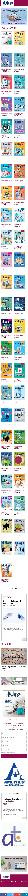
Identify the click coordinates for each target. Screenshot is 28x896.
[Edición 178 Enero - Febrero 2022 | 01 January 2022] (7, 304)
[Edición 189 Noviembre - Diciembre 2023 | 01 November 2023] (19, 171)
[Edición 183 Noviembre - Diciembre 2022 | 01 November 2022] (19, 237)
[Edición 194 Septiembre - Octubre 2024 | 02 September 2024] (7, 126)
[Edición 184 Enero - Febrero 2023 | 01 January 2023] (7, 237)
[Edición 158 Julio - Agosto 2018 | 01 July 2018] (7, 526)
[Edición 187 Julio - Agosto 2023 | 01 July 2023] (19, 193)
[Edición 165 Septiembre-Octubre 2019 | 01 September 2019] (19, 437)
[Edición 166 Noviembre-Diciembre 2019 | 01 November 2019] (7, 437)
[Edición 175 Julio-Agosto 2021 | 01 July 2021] (19, 326)
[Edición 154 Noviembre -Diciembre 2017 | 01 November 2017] (7, 570)
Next (25, 639)
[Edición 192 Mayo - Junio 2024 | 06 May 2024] (7, 149)
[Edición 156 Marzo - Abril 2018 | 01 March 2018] (7, 548)
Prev (23, 639)
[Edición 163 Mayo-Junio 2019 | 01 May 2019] (19, 459)
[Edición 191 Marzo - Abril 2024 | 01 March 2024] (19, 149)
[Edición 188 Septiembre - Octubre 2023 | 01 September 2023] (7, 193)
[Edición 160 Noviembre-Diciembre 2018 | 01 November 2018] (7, 503)
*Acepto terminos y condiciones (9, 752)
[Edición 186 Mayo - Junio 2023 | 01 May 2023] (7, 215)
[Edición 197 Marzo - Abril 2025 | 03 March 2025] (19, 82)
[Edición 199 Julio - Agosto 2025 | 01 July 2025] (19, 60)
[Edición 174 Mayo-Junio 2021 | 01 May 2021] (7, 348)
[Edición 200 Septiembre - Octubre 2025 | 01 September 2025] (7, 60)
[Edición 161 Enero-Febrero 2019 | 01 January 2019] (19, 481)
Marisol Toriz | (5, 803)
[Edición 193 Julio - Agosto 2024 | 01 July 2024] (19, 126)
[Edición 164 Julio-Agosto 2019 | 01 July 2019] (7, 459)
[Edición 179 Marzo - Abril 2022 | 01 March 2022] (19, 282)
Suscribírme (14, 756)
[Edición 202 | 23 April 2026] (7, 38)
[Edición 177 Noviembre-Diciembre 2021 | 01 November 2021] (19, 304)
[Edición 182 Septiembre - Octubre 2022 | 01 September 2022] (7, 259)
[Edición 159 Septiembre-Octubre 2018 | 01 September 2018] (19, 503)
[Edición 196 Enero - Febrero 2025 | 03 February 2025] (7, 104)
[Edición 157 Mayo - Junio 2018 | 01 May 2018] (19, 526)
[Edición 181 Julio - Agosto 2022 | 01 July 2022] (19, 259)
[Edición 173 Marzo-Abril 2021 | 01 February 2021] (19, 348)
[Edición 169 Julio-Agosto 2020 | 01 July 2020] (19, 392)
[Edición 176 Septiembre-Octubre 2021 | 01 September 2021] (7, 326)
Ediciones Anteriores (14, 719)
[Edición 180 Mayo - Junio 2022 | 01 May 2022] (7, 282)
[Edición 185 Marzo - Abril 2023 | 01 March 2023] (19, 215)
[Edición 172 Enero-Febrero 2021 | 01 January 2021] (7, 370)
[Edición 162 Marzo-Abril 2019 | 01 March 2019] (7, 482)
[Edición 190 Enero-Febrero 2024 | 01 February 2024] (7, 171)
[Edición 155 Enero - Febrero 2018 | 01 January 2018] (19, 548)
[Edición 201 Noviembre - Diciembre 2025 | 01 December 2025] (19, 38)
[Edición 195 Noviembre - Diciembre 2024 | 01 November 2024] (19, 104)
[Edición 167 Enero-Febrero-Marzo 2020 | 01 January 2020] (19, 415)
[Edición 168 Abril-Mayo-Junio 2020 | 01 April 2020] (7, 415)
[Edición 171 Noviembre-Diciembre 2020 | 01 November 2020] (19, 370)
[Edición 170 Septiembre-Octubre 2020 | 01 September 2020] (7, 392)
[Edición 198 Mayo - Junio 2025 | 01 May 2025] (7, 82)
